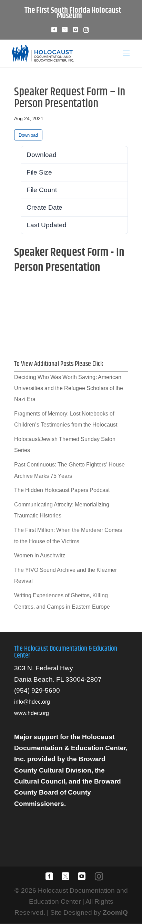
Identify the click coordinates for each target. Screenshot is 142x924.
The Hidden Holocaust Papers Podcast (62, 490)
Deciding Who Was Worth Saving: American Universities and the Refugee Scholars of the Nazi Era (68, 388)
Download (28, 135)
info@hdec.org (32, 702)
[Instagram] (86, 31)
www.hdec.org (31, 713)
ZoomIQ (115, 912)
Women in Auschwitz (39, 555)
